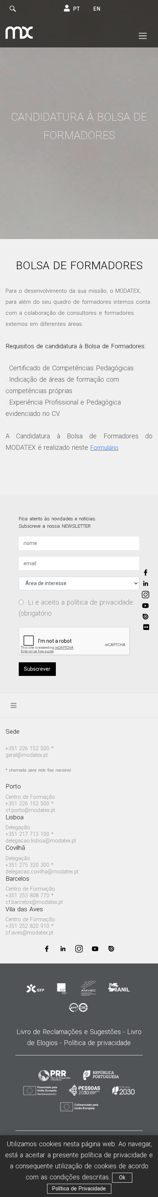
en (97, 9)
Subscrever (37, 669)
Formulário (104, 447)
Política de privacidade (97, 1043)
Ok (122, 1177)
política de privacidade (100, 602)
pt (76, 9)
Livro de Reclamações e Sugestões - (72, 1032)
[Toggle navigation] (142, 36)
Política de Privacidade (79, 1188)
